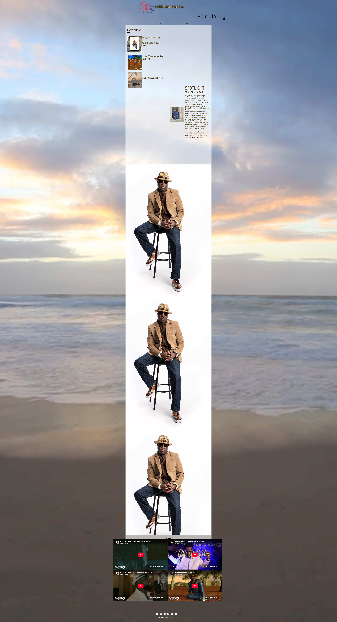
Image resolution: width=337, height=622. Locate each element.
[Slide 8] (166, 538)
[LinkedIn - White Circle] (176, 614)
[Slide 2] (167, 538)
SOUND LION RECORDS (169, 7)
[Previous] (119, 350)
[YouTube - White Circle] (168, 614)
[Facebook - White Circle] (157, 614)
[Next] (217, 350)
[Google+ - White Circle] (172, 614)
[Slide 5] (169, 538)
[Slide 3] (168, 538)
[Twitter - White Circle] (164, 614)
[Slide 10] (170, 538)
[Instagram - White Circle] (161, 614)
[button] (223, 18)
